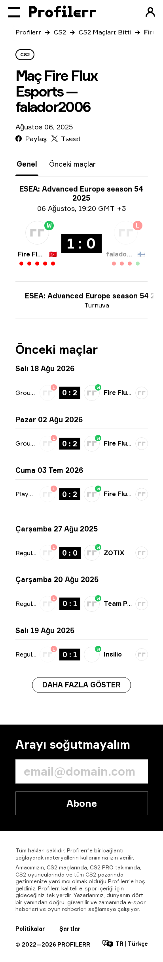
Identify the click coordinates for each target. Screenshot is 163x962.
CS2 (60, 32)
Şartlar (70, 928)
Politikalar (30, 928)
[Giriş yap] (150, 12)
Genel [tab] (27, 163)
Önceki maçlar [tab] (72, 163)
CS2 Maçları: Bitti (105, 32)
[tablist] (56, 164)
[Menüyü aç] (14, 12)
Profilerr (28, 32)
